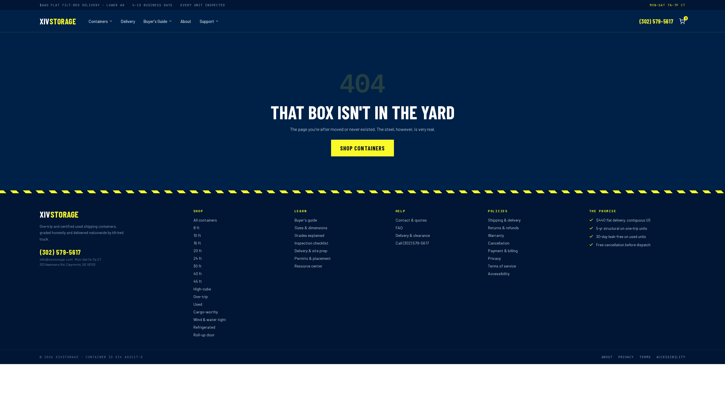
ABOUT (607, 357)
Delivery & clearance (413, 235)
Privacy (494, 258)
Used (197, 304)
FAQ (399, 227)
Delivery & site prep (311, 250)
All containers (205, 220)
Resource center (308, 266)
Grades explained (309, 235)
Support (207, 21)
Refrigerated (204, 327)
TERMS (645, 357)
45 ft (197, 281)
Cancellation (498, 243)
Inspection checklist (312, 243)
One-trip (200, 296)
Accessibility (498, 273)
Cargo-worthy (205, 311)
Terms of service (502, 266)
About (185, 21)
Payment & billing (503, 250)
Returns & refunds (503, 227)
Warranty (496, 235)
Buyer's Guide (155, 21)
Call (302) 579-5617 (412, 243)
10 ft (197, 235)
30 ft (197, 266)
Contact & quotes (411, 220)
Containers (98, 21)
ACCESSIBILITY (670, 357)
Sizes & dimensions (311, 227)
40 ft (197, 273)
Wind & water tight (209, 319)
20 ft (197, 250)
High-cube (202, 288)
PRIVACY (626, 357)
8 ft (196, 227)
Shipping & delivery (504, 220)
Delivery (128, 21)
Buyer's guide (306, 220)
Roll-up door (204, 334)
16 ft (197, 243)
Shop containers (362, 148)
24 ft (197, 258)
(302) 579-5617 (656, 21)
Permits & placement (313, 258)
